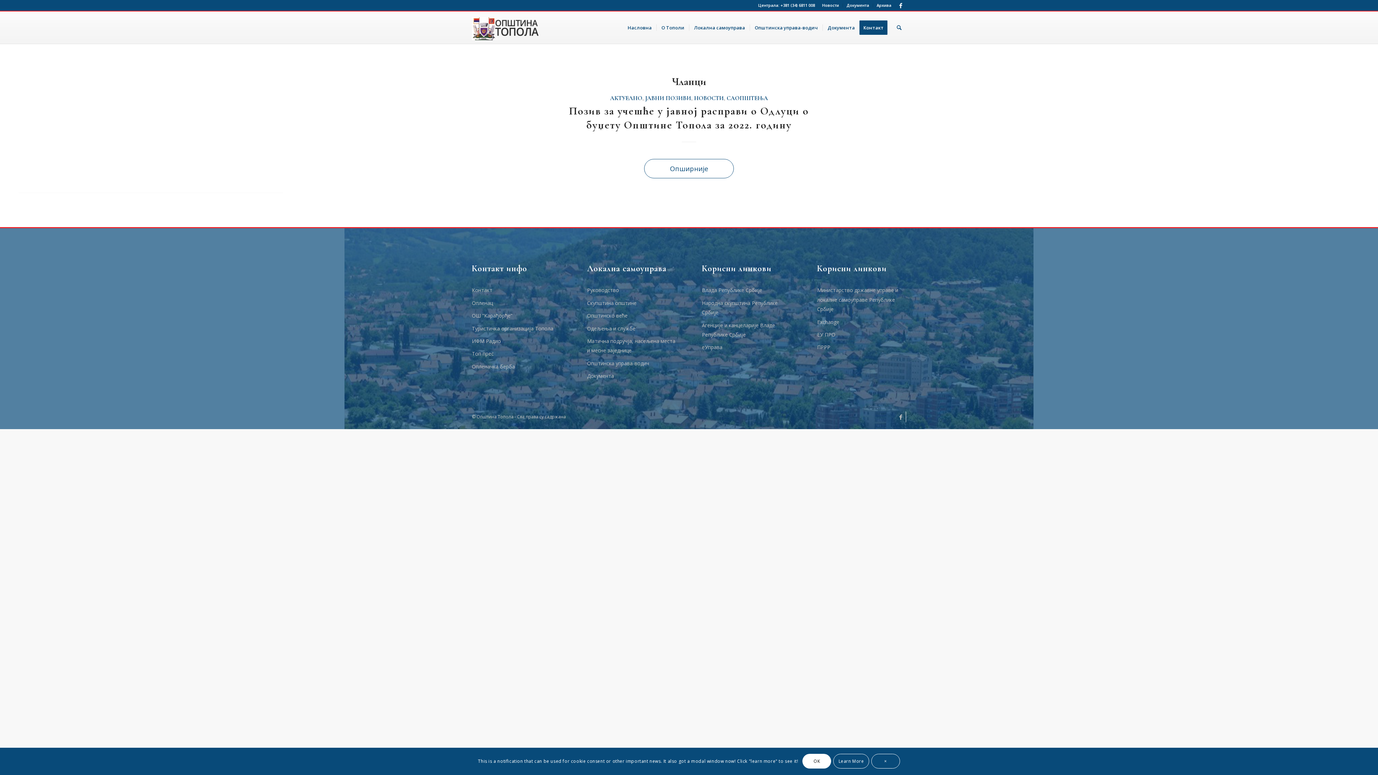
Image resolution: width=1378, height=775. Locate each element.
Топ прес (483, 353)
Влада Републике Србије (732, 290)
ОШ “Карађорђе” (492, 315)
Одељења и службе (611, 328)
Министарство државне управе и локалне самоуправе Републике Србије (857, 300)
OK (817, 761)
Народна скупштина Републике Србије (740, 308)
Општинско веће (607, 315)
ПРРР (823, 347)
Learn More (851, 761)
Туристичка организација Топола (512, 328)
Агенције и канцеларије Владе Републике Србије (738, 330)
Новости (830, 5)
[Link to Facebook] (900, 5)
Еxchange (828, 322)
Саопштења (747, 98)
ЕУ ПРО (826, 334)
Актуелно (626, 98)
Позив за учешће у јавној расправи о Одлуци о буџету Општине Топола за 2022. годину (689, 118)
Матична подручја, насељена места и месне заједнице (631, 346)
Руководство (603, 290)
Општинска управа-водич (618, 363)
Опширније (689, 168)
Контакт (482, 290)
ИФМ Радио (486, 341)
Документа (858, 5)
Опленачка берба (493, 366)
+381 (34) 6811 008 (798, 5)
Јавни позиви (668, 98)
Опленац (482, 303)
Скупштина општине (612, 303)
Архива (884, 5)
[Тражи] (899, 27)
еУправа (712, 347)
